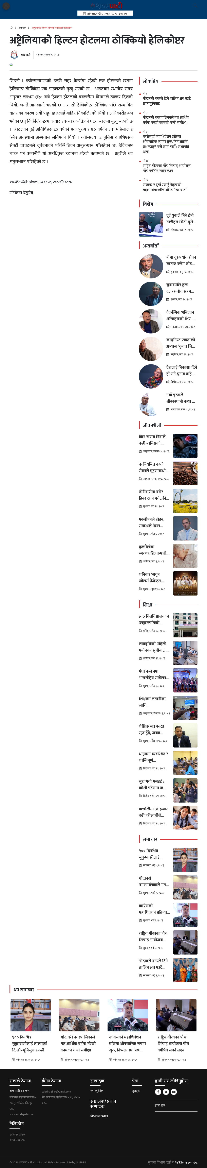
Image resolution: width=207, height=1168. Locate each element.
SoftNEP (81, 1162)
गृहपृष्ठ (135, 1091)
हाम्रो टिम (160, 1105)
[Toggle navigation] (6, 6)
